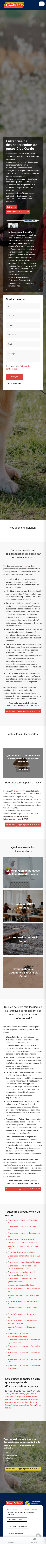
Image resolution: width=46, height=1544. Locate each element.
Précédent (9, 763)
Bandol (28, 1397)
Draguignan (21, 1397)
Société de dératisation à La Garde (21, 1252)
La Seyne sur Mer (17, 1394)
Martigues (26, 1402)
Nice (27, 1405)
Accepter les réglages (17, 1519)
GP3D (16, 791)
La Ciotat (33, 1402)
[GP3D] (19, 5)
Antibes (22, 1405)
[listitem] (11, 1540)
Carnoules (9, 1402)
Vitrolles (14, 1405)
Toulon (7, 1394)
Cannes (32, 1405)
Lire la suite (23, 772)
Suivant (37, 763)
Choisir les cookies (16, 1533)
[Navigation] (42, 3)
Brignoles (15, 1399)
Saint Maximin (25, 1399)
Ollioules (34, 1399)
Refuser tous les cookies (18, 1526)
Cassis (8, 1405)
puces (25, 566)
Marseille (17, 1402)
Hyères (28, 1394)
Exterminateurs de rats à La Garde (21, 1285)
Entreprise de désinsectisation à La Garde (24, 1262)
